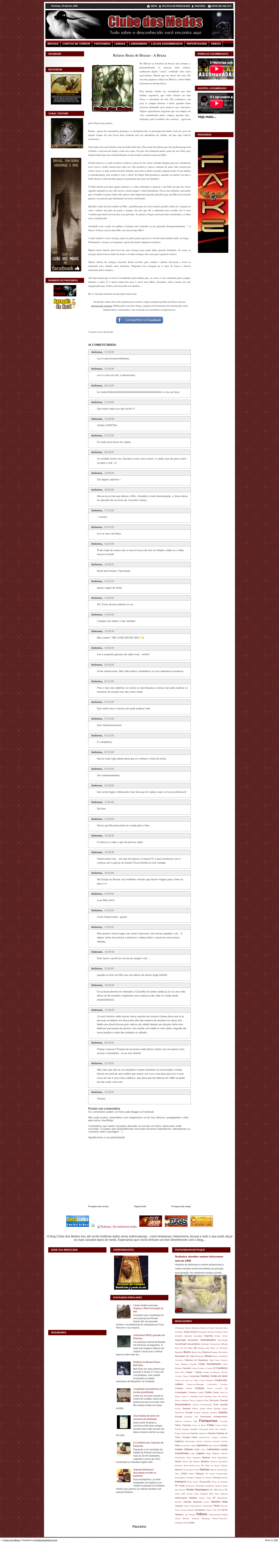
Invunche (216, 1441)
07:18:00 (109, 785)
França (218, 1425)
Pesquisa (198, 1478)
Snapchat (224, 1494)
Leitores (216, 1445)
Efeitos (209, 1409)
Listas (197, 1449)
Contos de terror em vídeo (186, 1380)
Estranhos (188, 1417)
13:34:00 (109, 352)
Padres (191, 1474)
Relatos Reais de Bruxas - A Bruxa (139, 55)
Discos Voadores (182, 1400)
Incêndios (224, 1437)
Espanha (205, 1413)
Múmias (224, 1466)
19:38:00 (109, 835)
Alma (226, 1328)
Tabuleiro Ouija (219, 1501)
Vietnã (177, 1519)
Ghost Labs (214, 1429)
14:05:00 (109, 614)
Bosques (214, 1352)
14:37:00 (109, 435)
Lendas (119, 43)
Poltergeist (180, 1481)
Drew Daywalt (220, 1404)
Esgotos (197, 1413)
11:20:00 (109, 927)
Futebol (178, 1429)
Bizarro (187, 1352)
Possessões (205, 1482)
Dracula (196, 1405)
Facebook (188, 1421)
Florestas (186, 1425)
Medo (214, 1458)
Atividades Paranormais (210, 1344)
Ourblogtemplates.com (45, 1540)
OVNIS (183, 1473)
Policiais (224, 1478)
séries (196, 1494)
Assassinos (193, 1340)
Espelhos (213, 1413)
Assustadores (194, 1344)
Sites (217, 1494)
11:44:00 (109, 968)
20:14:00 (109, 385)
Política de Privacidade (176, 6)
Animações (202, 1332)
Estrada (178, 1416)
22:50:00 (109, 664)
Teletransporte (195, 1506)
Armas (225, 1336)
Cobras (185, 1376)
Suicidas (178, 1502)
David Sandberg (205, 1396)
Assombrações (208, 1340)
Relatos (190, 1489)
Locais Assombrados (167, 43)
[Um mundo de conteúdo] (93, 1226)
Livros (203, 1449)
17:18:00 (109, 402)
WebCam (195, 1519)
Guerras (194, 1433)
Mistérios (205, 1461)
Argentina (208, 1336)
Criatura (189, 1388)
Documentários (183, 1404)
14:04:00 (109, 598)
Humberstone (204, 1437)
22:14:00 (109, 527)
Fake (195, 1421)
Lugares (200, 1453)
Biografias (179, 1352)
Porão (189, 1482)
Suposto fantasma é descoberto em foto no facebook (144, 1472)
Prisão (182, 1486)
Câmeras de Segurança (196, 1360)
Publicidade (199, 1486)
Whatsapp (206, 1519)
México (185, 1462)
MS (202, 1466)
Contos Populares (206, 1380)
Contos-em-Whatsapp (195, 1384)
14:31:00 (109, 910)
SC (226, 1490)
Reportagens (197, 43)
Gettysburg (203, 1429)
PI (204, 1478)
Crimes (210, 1388)
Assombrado (181, 1344)
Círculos (178, 1376)
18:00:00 (109, 489)
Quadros (218, 1486)
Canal (211, 1360)
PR (176, 1486)
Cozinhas (224, 1384)
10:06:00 (109, 648)
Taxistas (179, 1506)
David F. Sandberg (190, 1396)
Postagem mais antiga (181, 1206)
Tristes (208, 1510)
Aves (177, 1348)
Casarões (193, 1364)
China (182, 1372)
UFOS (225, 1510)
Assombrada (223, 1340)
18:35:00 (109, 1092)
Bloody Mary (197, 1352)
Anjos (225, 1332)
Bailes (190, 1348)
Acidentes (204, 1328)
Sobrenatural (181, 1498)
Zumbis (191, 1522)
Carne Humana (221, 1360)
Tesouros (224, 1506)
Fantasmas (102, 43)
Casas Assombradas (210, 1364)
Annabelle (179, 1336)
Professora (190, 1486)
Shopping (203, 1494)
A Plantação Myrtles (183, 1328)
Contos (205, 1375)
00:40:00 (109, 452)
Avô (181, 1348)
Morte (186, 1466)
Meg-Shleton (223, 1458)
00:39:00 (109, 1042)
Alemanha (219, 1328)
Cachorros (179, 1360)
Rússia (221, 1490)
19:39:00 (109, 852)
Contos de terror (219, 1376)
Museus (178, 1469)
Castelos (187, 1368)
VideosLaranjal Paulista (218, 1515)
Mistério (196, 1462)
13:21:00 (109, 581)
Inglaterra (179, 1441)
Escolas (189, 1412)
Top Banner (200, 1510)
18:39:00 (109, 951)
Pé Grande (210, 1474)
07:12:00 (109, 702)
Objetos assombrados (219, 1470)
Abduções (195, 1328)
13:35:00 (109, 368)
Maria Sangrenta (194, 1458)
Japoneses (202, 1445)
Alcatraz (211, 1328)
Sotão (208, 1498)
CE (214, 1368)
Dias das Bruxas (220, 1396)
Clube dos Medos (12, 1540)
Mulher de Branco (212, 1466)
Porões (195, 1482)
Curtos (216, 1392)
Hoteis (194, 1437)
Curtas (208, 1392)
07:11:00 (109, 681)
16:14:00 (109, 543)
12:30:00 (109, 1063)
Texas (177, 1510)
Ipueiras (224, 1441)
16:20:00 (109, 473)
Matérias (206, 1457)
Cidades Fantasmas (211, 1372)
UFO (219, 1510)
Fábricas (178, 1421)
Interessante (190, 1441)
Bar (195, 1348)
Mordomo (178, 1466)
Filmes (178, 1425)
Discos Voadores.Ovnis (199, 1400)
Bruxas (52, 43)
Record (182, 1490)
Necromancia (188, 1470)
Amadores (179, 1332)
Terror (217, 1505)
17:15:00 (109, 510)
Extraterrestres (221, 1416)
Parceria (200, 6)
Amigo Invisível (191, 1332)
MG (190, 1462)
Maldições (216, 1453)
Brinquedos (199, 1356)
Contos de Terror (76, 43)
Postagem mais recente (98, 1206)
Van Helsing (190, 1515)
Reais (225, 1486)
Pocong (216, 1477)
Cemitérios (222, 1368)
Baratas (201, 1348)
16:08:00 (109, 564)
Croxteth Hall (221, 1388)
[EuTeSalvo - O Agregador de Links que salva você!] (150, 1226)
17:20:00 (109, 1010)
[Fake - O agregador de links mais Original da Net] (213, 252)
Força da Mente (199, 1425)
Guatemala (185, 1433)
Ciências (224, 1372)
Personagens (180, 1478)
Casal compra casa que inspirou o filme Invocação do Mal (148, 1308)
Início (153, 6)
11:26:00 (109, 802)
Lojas (193, 1453)
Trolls (214, 1510)
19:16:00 (109, 873)
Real (177, 1490)
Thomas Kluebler (187, 1510)
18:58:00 (109, 631)
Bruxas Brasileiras (220, 1356)
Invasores (207, 1441)
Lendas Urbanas (184, 1449)
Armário (218, 1336)
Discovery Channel (219, 1400)
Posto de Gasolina (220, 1482)
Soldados (193, 1498)
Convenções (212, 1384)
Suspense (197, 1502)
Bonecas (207, 1352)
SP (214, 1498)
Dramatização (206, 1405)
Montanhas (223, 1462)
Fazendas (224, 1421)
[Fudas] (176, 1226)
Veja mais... (207, 117)
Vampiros (179, 1514)
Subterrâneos (222, 1498)
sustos (206, 1502)
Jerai (210, 1445)
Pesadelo (190, 1478)
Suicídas (187, 1502)
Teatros (186, 1506)
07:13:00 (109, 735)
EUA (196, 1417)
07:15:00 (109, 768)
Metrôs (178, 1461)
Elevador (217, 1409)
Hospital (186, 1437)
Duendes (186, 1408)
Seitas (177, 1494)
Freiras (225, 1425)
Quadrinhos (209, 1486)
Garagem (185, 1429)
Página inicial (140, 1206)
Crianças (179, 1388)
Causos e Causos (205, 1368)
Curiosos (192, 1392)
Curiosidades (181, 1392)
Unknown (96, 419)
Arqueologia (180, 1340)
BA (185, 1348)
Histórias (212, 1433)
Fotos (210, 1424)
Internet (199, 1441)
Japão (193, 1445)
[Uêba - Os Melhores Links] (201, 1226)
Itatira (177, 1445)
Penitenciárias (222, 1474)
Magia (208, 1453)
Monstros (214, 1462)
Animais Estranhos (215, 1332)
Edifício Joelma (198, 1409)
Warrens (186, 1519)
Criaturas (199, 1388)
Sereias (190, 1494)
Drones (178, 1409)
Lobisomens (138, 43)
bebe (208, 1348)
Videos (216, 43)
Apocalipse (198, 1336)
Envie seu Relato (221, 6)
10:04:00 (109, 893)
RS (215, 1490)
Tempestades (207, 1506)
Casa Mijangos (181, 1364)
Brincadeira (223, 1352)
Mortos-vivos (194, 1466)
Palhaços (199, 1473)
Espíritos (223, 1412)
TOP (275, 1540)
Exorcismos (205, 1416)
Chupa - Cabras (194, 1372)
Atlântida (224, 1344)
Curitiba (201, 1392)
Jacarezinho (185, 1445)
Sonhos (202, 1498)
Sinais (211, 1494)
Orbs (177, 1474)
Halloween (203, 1433)
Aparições (188, 1336)
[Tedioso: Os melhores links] (117, 1226)
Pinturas (209, 1478)
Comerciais (194, 1376)
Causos (195, 1368)
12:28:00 (109, 419)
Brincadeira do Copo (184, 1356)
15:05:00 (109, 985)
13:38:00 (109, 819)
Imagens (214, 1437)
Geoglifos (194, 1429)
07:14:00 (109, 752)
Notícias (204, 1469)
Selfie (183, 1494)
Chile (177, 1372)
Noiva (196, 1470)
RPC (212, 1490)
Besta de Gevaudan (219, 1348)
